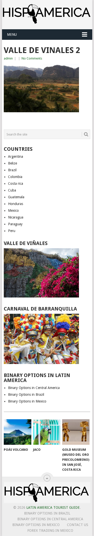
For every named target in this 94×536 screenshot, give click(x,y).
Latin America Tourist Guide (53, 508)
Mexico (13, 210)
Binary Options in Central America (34, 388)
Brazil (12, 170)
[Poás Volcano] (17, 432)
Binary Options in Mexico (27, 401)
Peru (11, 231)
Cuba (12, 190)
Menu (12, 34)
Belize (12, 163)
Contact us (77, 525)
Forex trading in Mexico (50, 530)
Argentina (15, 156)
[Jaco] (46, 432)
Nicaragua (15, 217)
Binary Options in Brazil (26, 394)
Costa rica (15, 184)
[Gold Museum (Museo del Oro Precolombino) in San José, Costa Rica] (75, 432)
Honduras (15, 204)
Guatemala (16, 197)
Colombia (15, 177)
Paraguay (15, 224)
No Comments (32, 58)
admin (8, 58)
